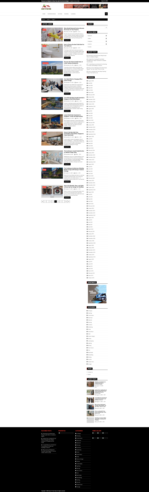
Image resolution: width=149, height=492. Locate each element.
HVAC (89, 334)
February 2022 (91, 206)
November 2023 (91, 157)
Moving (89, 345)
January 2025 (91, 125)
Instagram (90, 41)
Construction (91, 315)
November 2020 (91, 238)
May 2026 (90, 87)
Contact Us (90, 372)
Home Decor (90, 331)
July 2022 (90, 194)
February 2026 (91, 94)
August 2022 (91, 192)
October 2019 (91, 254)
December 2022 (91, 182)
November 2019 (91, 252)
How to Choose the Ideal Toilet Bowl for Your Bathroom (74, 45)
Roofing (66, 14)
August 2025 (91, 108)
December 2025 (91, 99)
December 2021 (91, 210)
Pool (89, 350)
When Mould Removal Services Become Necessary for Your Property (74, 29)
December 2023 (91, 155)
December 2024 (91, 127)
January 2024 (91, 152)
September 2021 (91, 215)
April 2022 (90, 201)
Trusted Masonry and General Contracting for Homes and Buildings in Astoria (97, 65)
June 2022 (90, 196)
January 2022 (91, 208)
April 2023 (90, 173)
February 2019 (91, 273)
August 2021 (91, 217)
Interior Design (52, 14)
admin (76, 31)
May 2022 (90, 199)
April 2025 (90, 118)
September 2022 (91, 189)
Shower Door (91, 361)
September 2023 (91, 162)
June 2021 (90, 222)
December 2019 (91, 250)
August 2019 (91, 259)
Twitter (89, 38)
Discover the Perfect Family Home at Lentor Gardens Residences (73, 62)
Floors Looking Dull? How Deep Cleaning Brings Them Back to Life (96, 72)
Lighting (90, 343)
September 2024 (91, 134)
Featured (90, 320)
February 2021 (91, 231)
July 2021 (90, 220)
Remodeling (90, 354)
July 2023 (90, 166)
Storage (89, 364)
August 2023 (91, 164)
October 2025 (91, 104)
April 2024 (90, 145)
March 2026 (90, 92)
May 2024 (90, 143)
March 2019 (90, 271)
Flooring (90, 322)
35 (66, 201)
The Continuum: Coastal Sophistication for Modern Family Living (74, 151)
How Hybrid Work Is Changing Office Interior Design (73, 79)
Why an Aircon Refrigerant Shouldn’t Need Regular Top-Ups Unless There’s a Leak (97, 68)
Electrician (90, 317)
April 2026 (90, 90)
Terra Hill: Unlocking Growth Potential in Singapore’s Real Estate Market (74, 98)
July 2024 (90, 138)
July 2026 (90, 83)
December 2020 (91, 236)
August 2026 (91, 80)
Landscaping (91, 341)
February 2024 (91, 150)
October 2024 (91, 131)
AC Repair (90, 310)
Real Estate (45, 63)
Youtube (89, 46)
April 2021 (90, 227)
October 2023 (91, 159)
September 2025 (91, 106)
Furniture (90, 324)
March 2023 (90, 176)
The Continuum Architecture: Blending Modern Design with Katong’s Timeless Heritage (74, 170)
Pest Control (90, 347)
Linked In (90, 44)
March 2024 (90, 148)
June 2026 (90, 85)
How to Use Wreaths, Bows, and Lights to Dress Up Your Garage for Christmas (74, 186)
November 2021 (91, 213)
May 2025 (90, 115)
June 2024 (90, 141)
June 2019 (90, 264)
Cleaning (73, 14)
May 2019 (90, 266)
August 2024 (91, 136)
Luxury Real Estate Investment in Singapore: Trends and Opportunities (73, 115)
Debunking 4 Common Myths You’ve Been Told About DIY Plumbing (100, 419)
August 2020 (91, 245)
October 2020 (91, 240)
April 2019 (90, 268)
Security (89, 359)
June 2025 (90, 113)
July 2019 (90, 261)
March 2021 (90, 229)
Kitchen (60, 14)
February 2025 (91, 122)
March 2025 (90, 120)
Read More (67, 40)
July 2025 (90, 111)
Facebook (90, 35)
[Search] (106, 27)
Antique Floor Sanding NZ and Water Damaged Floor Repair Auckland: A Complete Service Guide (60, 1)
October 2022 (91, 187)
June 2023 (90, 169)
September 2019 (91, 257)
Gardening (90, 327)
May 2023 (90, 171)
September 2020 (91, 243)
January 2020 (91, 247)
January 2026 (91, 97)
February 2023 (91, 178)
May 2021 (90, 224)
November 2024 (91, 129)
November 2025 (91, 101)
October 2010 (91, 277)
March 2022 (90, 203)
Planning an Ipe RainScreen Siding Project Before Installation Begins (96, 56)
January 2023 (91, 180)
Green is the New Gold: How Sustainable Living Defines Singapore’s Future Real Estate (74, 134)
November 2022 (91, 185)
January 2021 (91, 233)
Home (43, 14)
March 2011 (90, 275)
